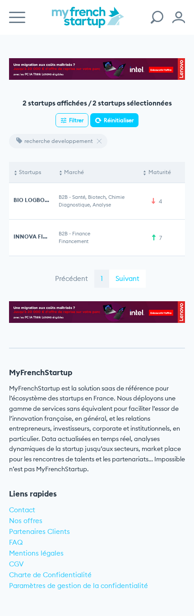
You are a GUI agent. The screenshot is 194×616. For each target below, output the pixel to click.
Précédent (71, 278)
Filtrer (76, 120)
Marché (74, 172)
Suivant (127, 278)
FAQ (16, 542)
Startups (30, 172)
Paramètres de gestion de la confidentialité (78, 585)
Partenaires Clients (39, 531)
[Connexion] (178, 17)
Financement (73, 241)
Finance (81, 233)
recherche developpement (58, 141)
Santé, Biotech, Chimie (98, 197)
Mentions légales (36, 553)
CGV (16, 564)
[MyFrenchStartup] (88, 22)
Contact (22, 510)
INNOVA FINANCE (38, 236)
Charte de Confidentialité (50, 574)
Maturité (159, 172)
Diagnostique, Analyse (85, 205)
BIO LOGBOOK (33, 200)
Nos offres (25, 520)
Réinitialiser (119, 120)
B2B (63, 197)
